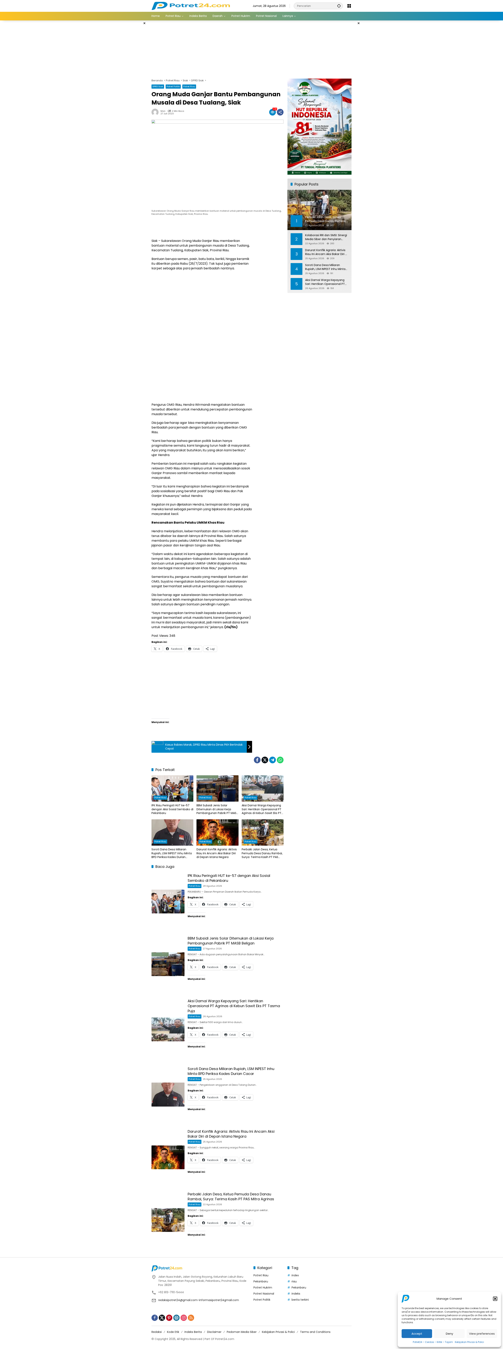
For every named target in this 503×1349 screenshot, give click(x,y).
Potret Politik (173, 86)
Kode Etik (173, 1332)
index (295, 1275)
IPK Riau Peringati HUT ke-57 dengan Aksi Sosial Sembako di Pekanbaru (172, 809)
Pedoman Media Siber (242, 1332)
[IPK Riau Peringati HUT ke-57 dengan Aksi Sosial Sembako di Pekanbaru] (172, 788)
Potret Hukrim (262, 1287)
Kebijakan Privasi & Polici (469, 1342)
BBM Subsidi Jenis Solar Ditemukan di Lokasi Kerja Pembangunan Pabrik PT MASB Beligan (217, 809)
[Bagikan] (280, 112)
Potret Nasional (263, 1294)
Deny (449, 1334)
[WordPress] (176, 1318)
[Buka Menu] (349, 6)
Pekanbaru (260, 1281)
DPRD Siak (157, 86)
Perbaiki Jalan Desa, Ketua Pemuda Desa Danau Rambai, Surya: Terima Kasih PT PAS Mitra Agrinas (262, 853)
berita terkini (300, 1300)
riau (294, 1281)
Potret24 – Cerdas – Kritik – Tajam (433, 1342)
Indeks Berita (193, 1332)
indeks (296, 1294)
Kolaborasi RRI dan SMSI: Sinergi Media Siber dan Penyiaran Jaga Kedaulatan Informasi (326, 237)
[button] (495, 1299)
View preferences (482, 1334)
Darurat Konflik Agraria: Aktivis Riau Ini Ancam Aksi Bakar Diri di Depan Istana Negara (216, 853)
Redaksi (156, 1332)
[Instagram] (184, 1318)
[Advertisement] (131, 79)
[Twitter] (265, 760)
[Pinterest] (169, 1318)
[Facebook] (257, 760)
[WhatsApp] (280, 760)
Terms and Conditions (315, 1332)
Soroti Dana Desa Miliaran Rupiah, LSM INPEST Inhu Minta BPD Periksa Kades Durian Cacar (171, 853)
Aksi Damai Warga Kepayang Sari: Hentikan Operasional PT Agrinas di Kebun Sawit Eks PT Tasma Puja (261, 809)
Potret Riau (189, 86)
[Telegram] (272, 760)
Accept (416, 1334)
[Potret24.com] (190, 6)
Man (163, 111)
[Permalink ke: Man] (156, 112)
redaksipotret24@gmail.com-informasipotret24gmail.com (198, 1300)
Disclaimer (214, 1332)
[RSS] (191, 1318)
